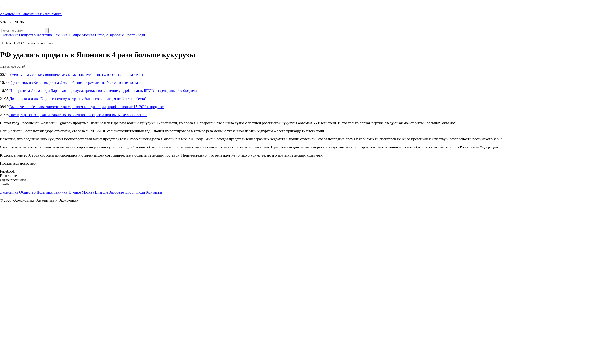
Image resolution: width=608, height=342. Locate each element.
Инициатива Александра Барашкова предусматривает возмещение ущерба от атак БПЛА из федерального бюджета (103, 91)
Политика (45, 35)
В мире (74, 35)
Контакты (154, 192)
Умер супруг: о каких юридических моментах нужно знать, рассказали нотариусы (76, 74)
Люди (140, 35)
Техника (60, 35)
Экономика (9, 35)
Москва (88, 35)
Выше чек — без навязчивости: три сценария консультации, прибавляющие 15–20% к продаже (87, 107)
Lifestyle (101, 35)
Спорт (130, 35)
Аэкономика (31, 14)
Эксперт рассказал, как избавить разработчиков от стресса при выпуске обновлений (78, 115)
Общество (27, 35)
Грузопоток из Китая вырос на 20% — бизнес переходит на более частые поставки (77, 83)
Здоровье (116, 35)
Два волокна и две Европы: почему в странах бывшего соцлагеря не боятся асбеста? (78, 99)
